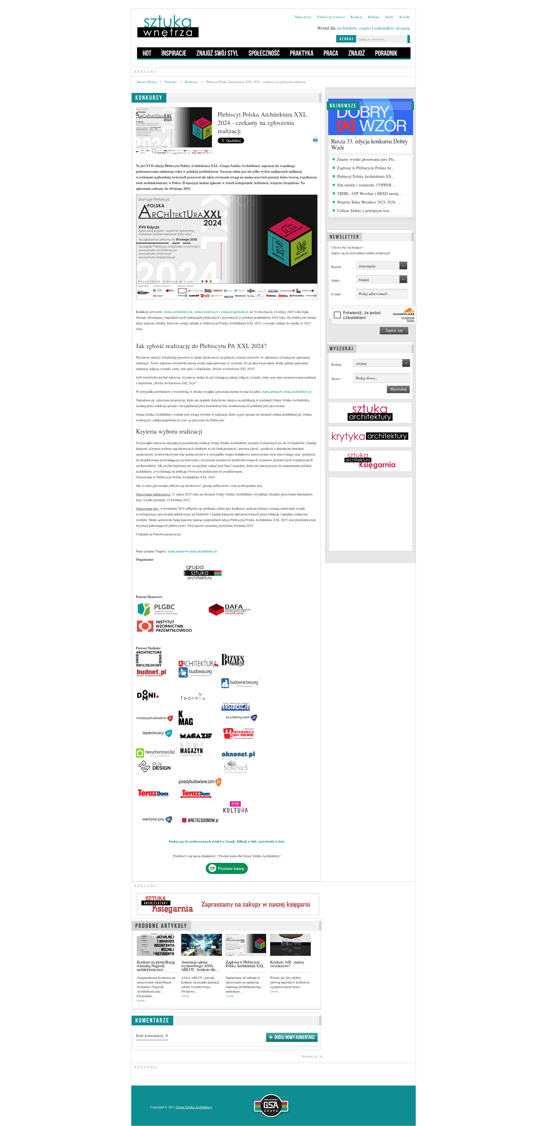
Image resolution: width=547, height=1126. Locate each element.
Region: (336, 266)
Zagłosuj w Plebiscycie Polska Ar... (365, 167)
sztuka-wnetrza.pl (206, 311)
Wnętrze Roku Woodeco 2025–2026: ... (369, 202)
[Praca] (331, 52)
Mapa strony (303, 17)
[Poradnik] (386, 52)
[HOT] (147, 52)
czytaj (140, 1000)
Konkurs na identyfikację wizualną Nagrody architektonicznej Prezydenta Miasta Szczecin (156, 965)
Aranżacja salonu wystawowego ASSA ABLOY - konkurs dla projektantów (198, 965)
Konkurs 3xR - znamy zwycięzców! (287, 964)
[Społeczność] (264, 52)
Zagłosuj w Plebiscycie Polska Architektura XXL (245, 964)
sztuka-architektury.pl (177, 311)
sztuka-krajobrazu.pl (234, 311)
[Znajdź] (357, 52)
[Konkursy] (149, 97)
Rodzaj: (336, 364)
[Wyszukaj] (342, 347)
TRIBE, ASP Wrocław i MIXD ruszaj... (369, 193)
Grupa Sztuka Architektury (194, 1107)
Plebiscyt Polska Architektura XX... (366, 176)
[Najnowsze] (343, 104)
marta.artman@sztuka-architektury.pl (286, 391)
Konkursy (191, 82)
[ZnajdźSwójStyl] (218, 52)
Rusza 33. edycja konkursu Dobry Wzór (369, 144)
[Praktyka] (302, 52)
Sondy (389, 17)
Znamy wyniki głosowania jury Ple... (367, 159)
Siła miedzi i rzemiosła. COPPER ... (366, 185)
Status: (335, 280)
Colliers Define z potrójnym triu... (364, 210)
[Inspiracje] (174, 52)
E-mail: (336, 294)
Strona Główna (147, 82)
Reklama (373, 17)
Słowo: (336, 378)
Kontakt (404, 17)
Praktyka (171, 82)
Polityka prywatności (331, 17)
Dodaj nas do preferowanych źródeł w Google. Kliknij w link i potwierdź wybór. (227, 841)
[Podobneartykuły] (161, 925)
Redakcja (356, 17)
